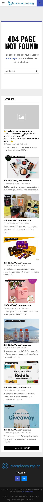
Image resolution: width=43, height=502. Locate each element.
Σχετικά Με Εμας (18, 500)
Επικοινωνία (30, 500)
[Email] (24, 478)
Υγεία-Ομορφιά (9, 405)
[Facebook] (17, 478)
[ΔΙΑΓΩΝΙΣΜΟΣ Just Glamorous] (21, 166)
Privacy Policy (34, 496)
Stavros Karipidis (27, 492)
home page (11, 58)
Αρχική (5, 496)
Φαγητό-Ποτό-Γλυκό (11, 238)
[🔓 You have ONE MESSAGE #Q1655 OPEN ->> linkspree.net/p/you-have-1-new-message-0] (21, 117)
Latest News (9, 99)
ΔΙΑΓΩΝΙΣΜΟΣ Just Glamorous (17, 180)
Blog (8, 500)
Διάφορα (7, 196)
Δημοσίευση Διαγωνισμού (18, 496)
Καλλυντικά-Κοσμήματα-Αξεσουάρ (15, 156)
